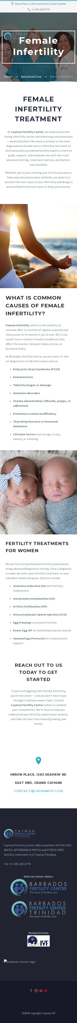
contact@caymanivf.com (38, 791)
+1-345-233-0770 (41, 9)
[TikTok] (45, 990)
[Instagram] (36, 990)
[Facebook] (31, 990)
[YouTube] (40, 990)
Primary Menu (69, 36)
